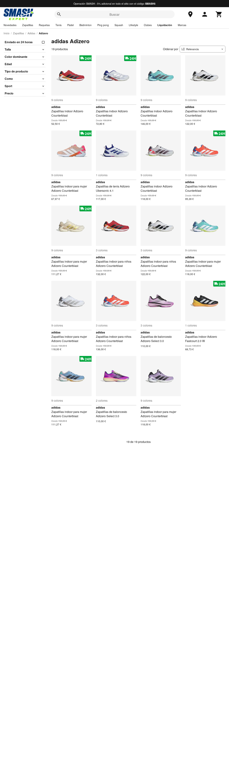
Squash (118, 25)
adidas (55, 107)
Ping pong (103, 25)
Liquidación (164, 25)
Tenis (58, 25)
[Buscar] (59, 14)
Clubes (148, 25)
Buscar (114, 14)
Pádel (70, 25)
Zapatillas (27, 25)
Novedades (10, 25)
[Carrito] (219, 14)
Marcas (182, 25)
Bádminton (85, 25)
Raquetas (44, 25)
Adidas (31, 33)
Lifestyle (133, 25)
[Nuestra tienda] (190, 14)
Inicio (6, 33)
